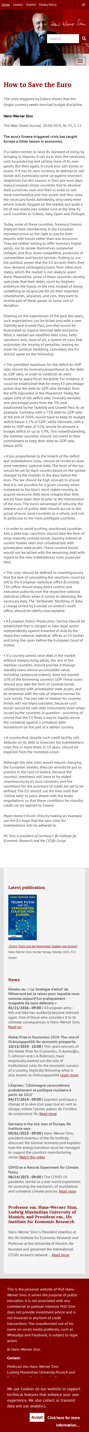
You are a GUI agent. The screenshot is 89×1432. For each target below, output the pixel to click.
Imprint (31, 5)
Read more (48, 1113)
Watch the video (32, 1157)
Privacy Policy (47, 5)
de (83, 5)
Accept (37, 1417)
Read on (15, 1026)
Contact (18, 5)
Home (6, 5)
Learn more (69, 1075)
